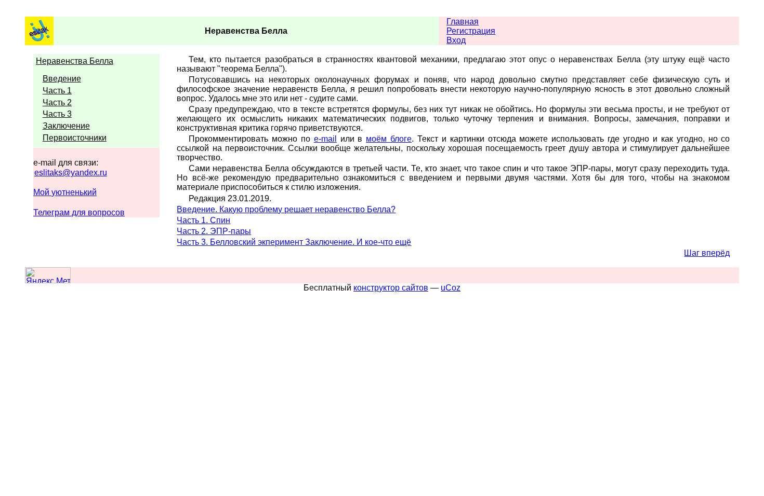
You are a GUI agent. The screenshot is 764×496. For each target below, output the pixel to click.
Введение (62, 78)
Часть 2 (57, 102)
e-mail (325, 138)
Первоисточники (75, 137)
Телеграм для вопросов (79, 212)
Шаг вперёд (707, 253)
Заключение (66, 125)
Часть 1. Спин (203, 220)
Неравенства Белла (74, 61)
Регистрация (470, 30)
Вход (456, 40)
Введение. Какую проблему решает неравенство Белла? (286, 209)
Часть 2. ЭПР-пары (214, 231)
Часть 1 (57, 90)
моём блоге (389, 138)
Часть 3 (57, 113)
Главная (462, 21)
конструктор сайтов (390, 287)
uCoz (450, 287)
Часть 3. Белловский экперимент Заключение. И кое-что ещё (294, 242)
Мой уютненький (65, 192)
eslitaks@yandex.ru (70, 172)
